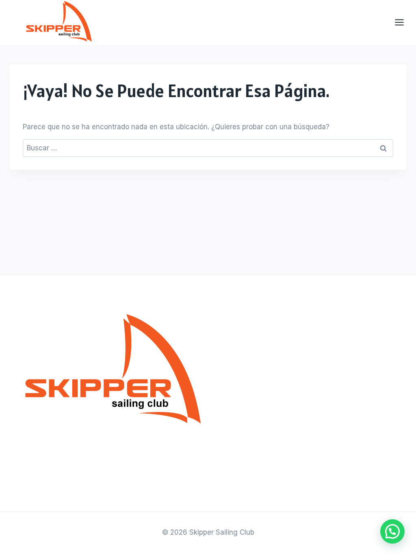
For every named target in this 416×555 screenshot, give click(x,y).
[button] (392, 531)
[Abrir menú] (403, 22)
